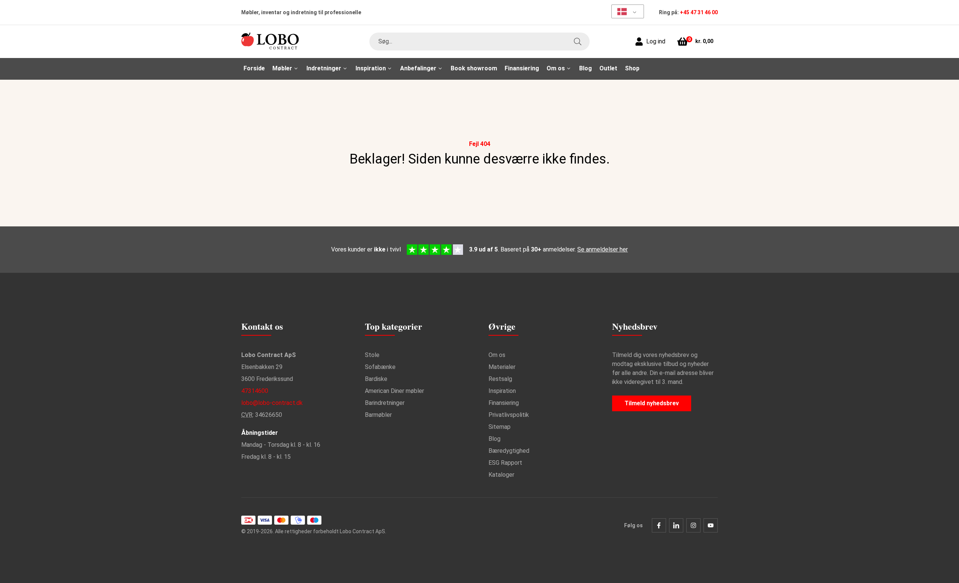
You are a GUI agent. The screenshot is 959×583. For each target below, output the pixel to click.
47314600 (254, 390)
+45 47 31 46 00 (699, 12)
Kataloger (501, 474)
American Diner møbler (394, 390)
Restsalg (500, 378)
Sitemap (499, 426)
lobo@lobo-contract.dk (272, 402)
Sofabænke (380, 366)
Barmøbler (378, 414)
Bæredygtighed (508, 450)
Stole (372, 354)
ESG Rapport (505, 462)
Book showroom (474, 68)
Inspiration (502, 390)
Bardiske (376, 378)
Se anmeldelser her (602, 249)
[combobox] (479, 42)
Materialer (501, 366)
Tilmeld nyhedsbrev (651, 403)
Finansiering (522, 68)
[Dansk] (625, 11)
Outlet (608, 68)
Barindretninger (385, 402)
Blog (585, 68)
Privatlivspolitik (508, 414)
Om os (496, 354)
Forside (254, 68)
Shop (632, 68)
